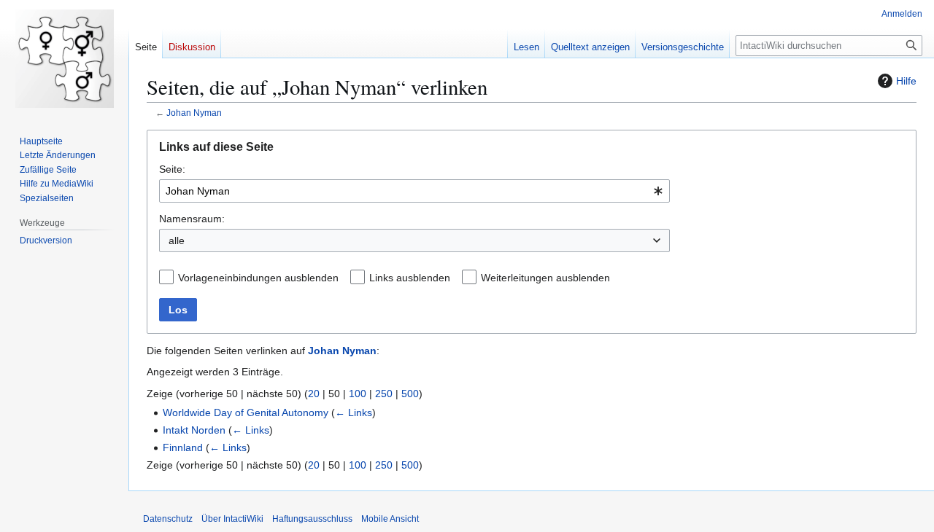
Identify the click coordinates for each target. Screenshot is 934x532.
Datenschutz (168, 519)
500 (410, 393)
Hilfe (906, 81)
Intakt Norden (194, 430)
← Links (353, 412)
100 (357, 393)
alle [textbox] (177, 240)
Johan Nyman (194, 112)
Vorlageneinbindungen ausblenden (258, 277)
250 (384, 393)
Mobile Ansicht (390, 519)
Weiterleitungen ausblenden (545, 277)
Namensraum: (192, 218)
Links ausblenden (409, 277)
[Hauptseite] (64, 58)
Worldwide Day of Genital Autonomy (245, 412)
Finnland (183, 447)
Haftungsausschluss (312, 519)
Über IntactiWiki (232, 519)
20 (314, 393)
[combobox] (414, 191)
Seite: (172, 169)
